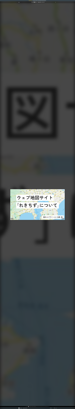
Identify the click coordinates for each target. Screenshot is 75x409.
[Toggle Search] (55, 2)
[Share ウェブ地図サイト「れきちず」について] (53, 408)
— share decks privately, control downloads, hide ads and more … (37, 0)
